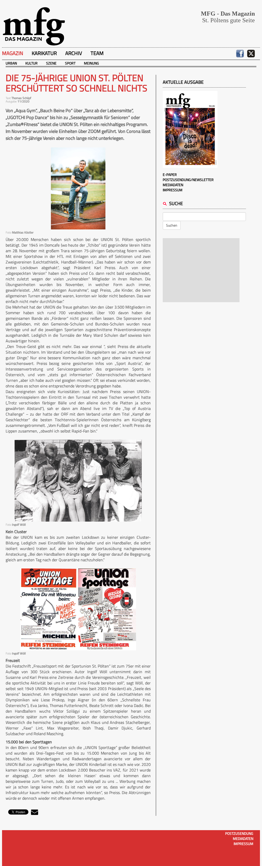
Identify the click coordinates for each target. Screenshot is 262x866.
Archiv (73, 53)
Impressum (172, 190)
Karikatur (44, 53)
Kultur (31, 63)
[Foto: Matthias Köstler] (78, 188)
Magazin (12, 53)
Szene (51, 63)
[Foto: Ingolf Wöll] (78, 481)
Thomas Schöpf (21, 98)
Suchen (171, 225)
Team (97, 53)
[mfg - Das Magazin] (34, 26)
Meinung (91, 63)
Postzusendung (239, 833)
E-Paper (170, 174)
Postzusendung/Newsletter (188, 179)
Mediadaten (173, 184)
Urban (11, 63)
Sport (70, 63)
